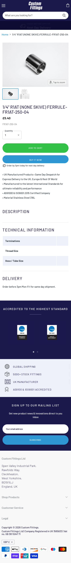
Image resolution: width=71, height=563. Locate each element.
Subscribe (35, 440)
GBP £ (6, 542)
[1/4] (10, 94)
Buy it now (35, 160)
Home (5, 34)
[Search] (64, 15)
